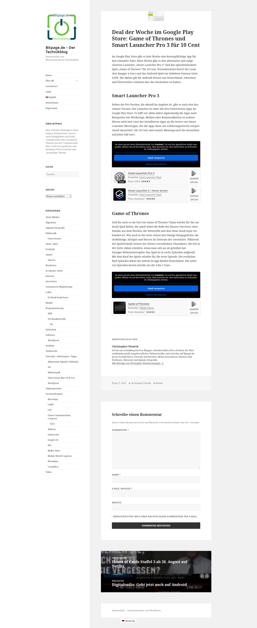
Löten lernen (54, 238)
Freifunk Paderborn (58, 297)
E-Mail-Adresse (122, 488)
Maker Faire (54, 450)
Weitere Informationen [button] (156, 164)
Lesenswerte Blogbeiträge (59, 286)
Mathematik (54, 372)
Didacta (52, 429)
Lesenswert (52, 86)
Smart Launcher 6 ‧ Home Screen (148, 190)
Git (51, 324)
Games (49, 254)
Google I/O (53, 439)
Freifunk (50, 249)
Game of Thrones (138, 304)
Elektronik (51, 233)
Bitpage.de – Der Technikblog (60, 49)
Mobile (49, 302)
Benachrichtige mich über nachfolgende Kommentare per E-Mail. (155, 516)
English (52, 97)
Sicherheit (51, 329)
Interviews (51, 281)
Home (49, 75)
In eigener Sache (54, 270)
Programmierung (55, 308)
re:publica (53, 466)
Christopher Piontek (141, 383)
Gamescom (53, 434)
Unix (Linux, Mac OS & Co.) (61, 377)
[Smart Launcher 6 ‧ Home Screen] (119, 194)
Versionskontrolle (57, 318)
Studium (50, 345)
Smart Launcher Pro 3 (141, 173)
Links (48, 91)
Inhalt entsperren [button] (156, 157)
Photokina (53, 461)
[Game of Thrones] (119, 308)
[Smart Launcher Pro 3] (119, 177)
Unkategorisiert (54, 388)
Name (116, 474)
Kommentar (120, 430)
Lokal (48, 292)
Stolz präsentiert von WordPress (144, 610)
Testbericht (51, 351)
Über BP (50, 80)
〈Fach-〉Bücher (53, 217)
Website (117, 502)
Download (194, 178)
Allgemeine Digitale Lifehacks (63, 361)
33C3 (52, 423)
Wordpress (53, 340)
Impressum (51, 108)
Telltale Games (146, 307)
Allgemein (51, 222)
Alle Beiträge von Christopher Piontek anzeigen (136, 363)
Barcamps (53, 399)
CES (50, 409)
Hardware (51, 265)
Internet (50, 276)
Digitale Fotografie (55, 227)
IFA (49, 445)
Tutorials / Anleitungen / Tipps (61, 356)
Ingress (51, 260)
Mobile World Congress (60, 456)
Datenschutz (52, 102)
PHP (50, 313)
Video (49, 472)
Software (50, 334)
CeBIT (51, 404)
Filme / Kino (52, 243)
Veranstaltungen (54, 393)
